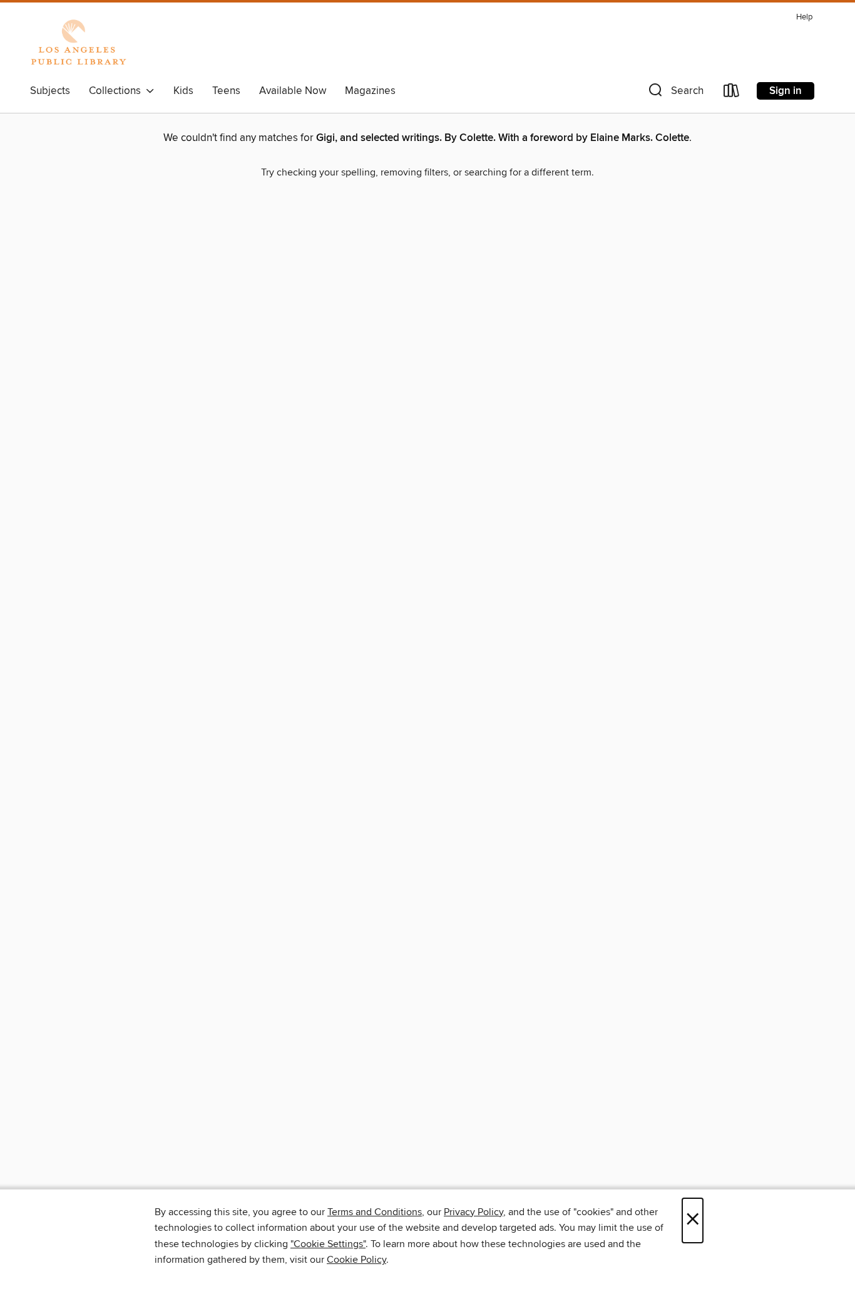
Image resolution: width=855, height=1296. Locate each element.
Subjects (50, 91)
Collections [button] (117, 91)
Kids (183, 91)
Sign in (785, 91)
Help (804, 17)
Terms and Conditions (374, 1212)
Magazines (370, 91)
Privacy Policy (473, 1212)
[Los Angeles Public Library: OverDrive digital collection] (78, 43)
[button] (675, 93)
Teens (226, 91)
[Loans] (731, 93)
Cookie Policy (356, 1259)
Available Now (292, 91)
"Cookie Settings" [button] (328, 1244)
